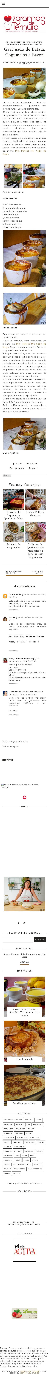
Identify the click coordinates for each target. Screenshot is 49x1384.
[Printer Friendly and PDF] (7, 475)
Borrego (8, 1133)
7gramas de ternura (30, 1371)
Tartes (7, 1173)
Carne (29, 1133)
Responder (14, 610)
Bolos (31, 1129)
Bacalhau (8, 1124)
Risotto (37, 1164)
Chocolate (9, 1137)
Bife (28, 1124)
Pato (17, 1155)
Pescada (8, 1160)
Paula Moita (15, 595)
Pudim (35, 1160)
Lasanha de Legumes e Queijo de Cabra (13, 515)
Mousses (8, 1155)
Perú (32, 1155)
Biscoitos (38, 1124)
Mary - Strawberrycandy (21, 659)
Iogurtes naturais (13, 1151)
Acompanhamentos (15, 42)
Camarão (19, 1133)
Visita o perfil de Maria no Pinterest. (24, 1184)
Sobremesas (19, 1169)
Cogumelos (13, 44)
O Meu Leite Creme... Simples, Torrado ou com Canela (24, 1012)
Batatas (38, 42)
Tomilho (38, 44)
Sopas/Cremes (35, 1169)
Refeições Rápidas (22, 1164)
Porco (26, 1160)
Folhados (29, 1142)
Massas (39, 1151)
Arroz (38, 1120)
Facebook (34, 642)
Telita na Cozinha (35, 637)
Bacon (30, 42)
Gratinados (26, 44)
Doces (7, 1142)
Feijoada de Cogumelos (13, 546)
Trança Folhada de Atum (35, 514)
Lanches (29, 1151)
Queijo (7, 1164)
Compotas (22, 1137)
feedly (12, 642)
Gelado (7, 1146)
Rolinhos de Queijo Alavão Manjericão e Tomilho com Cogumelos (35, 551)
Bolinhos (20, 1129)
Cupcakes (34, 1137)
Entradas (17, 1142)
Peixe (24, 1155)
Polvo (18, 1160)
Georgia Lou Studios (29, 1373)
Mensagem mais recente (14, 572)
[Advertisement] (24, 1285)
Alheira (29, 1120)
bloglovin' (22, 642)
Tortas (16, 1173)
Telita (12, 618)
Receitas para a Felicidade (23, 692)
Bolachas (8, 1129)
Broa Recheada (24, 1059)
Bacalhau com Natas (24, 1103)
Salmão (7, 1169)
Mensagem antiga (37, 572)
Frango (40, 1142)
